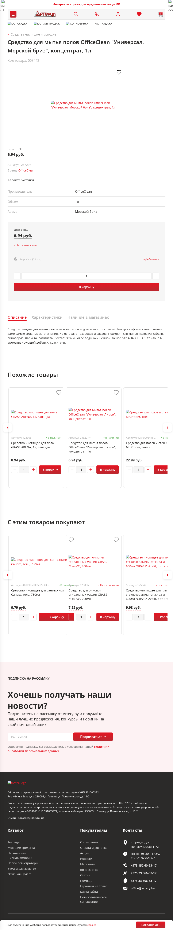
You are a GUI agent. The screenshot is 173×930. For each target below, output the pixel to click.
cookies (91, 925)
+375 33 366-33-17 (144, 881)
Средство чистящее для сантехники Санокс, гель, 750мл (37, 592)
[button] (7, 427)
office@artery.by (143, 888)
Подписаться (91, 736)
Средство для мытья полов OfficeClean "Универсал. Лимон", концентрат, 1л (92, 447)
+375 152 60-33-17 (144, 865)
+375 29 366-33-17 (144, 873)
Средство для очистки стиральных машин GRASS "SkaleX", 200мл (88, 594)
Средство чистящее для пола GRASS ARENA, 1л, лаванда (32, 445)
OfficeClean (26, 170)
